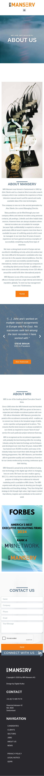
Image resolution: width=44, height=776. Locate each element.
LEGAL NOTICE (13, 758)
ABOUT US (11, 742)
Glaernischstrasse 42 (14, 705)
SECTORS (11, 734)
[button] (24, 10)
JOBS (9, 738)
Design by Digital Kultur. (15, 684)
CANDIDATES (13, 726)
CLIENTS (11, 730)
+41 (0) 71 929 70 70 (14, 699)
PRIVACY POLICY (14, 754)
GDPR (9, 762)
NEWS (10, 746)
